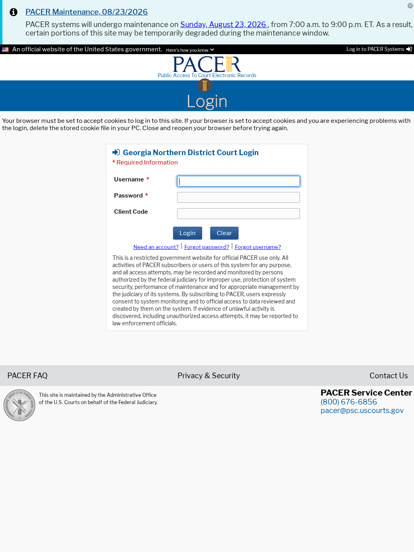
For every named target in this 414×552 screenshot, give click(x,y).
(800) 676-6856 (349, 402)
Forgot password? (206, 247)
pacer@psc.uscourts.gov (362, 410)
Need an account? (156, 247)
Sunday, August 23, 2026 (224, 24)
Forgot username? (258, 247)
